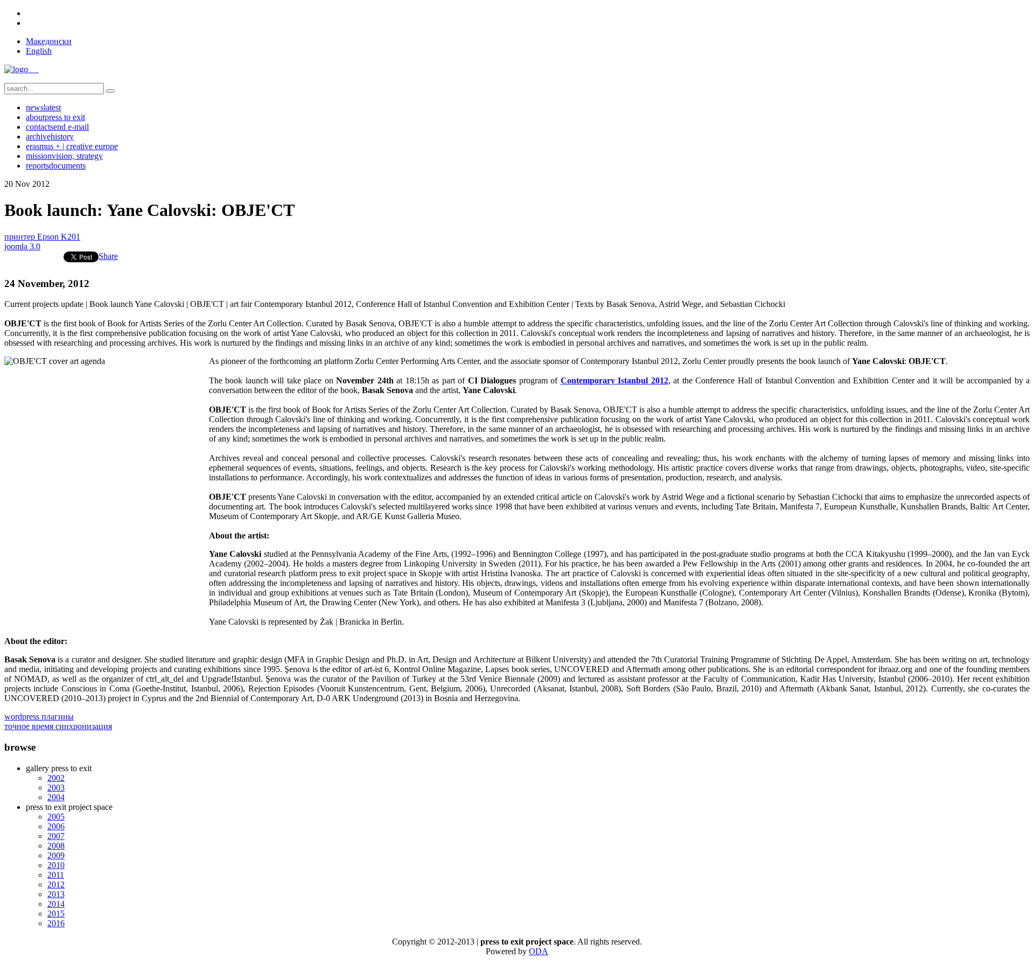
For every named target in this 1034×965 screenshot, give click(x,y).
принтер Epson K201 (42, 236)
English (39, 50)
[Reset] (110, 91)
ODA (538, 951)
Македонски (49, 41)
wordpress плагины (39, 716)
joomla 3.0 (22, 246)
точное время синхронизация (58, 726)
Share (108, 256)
